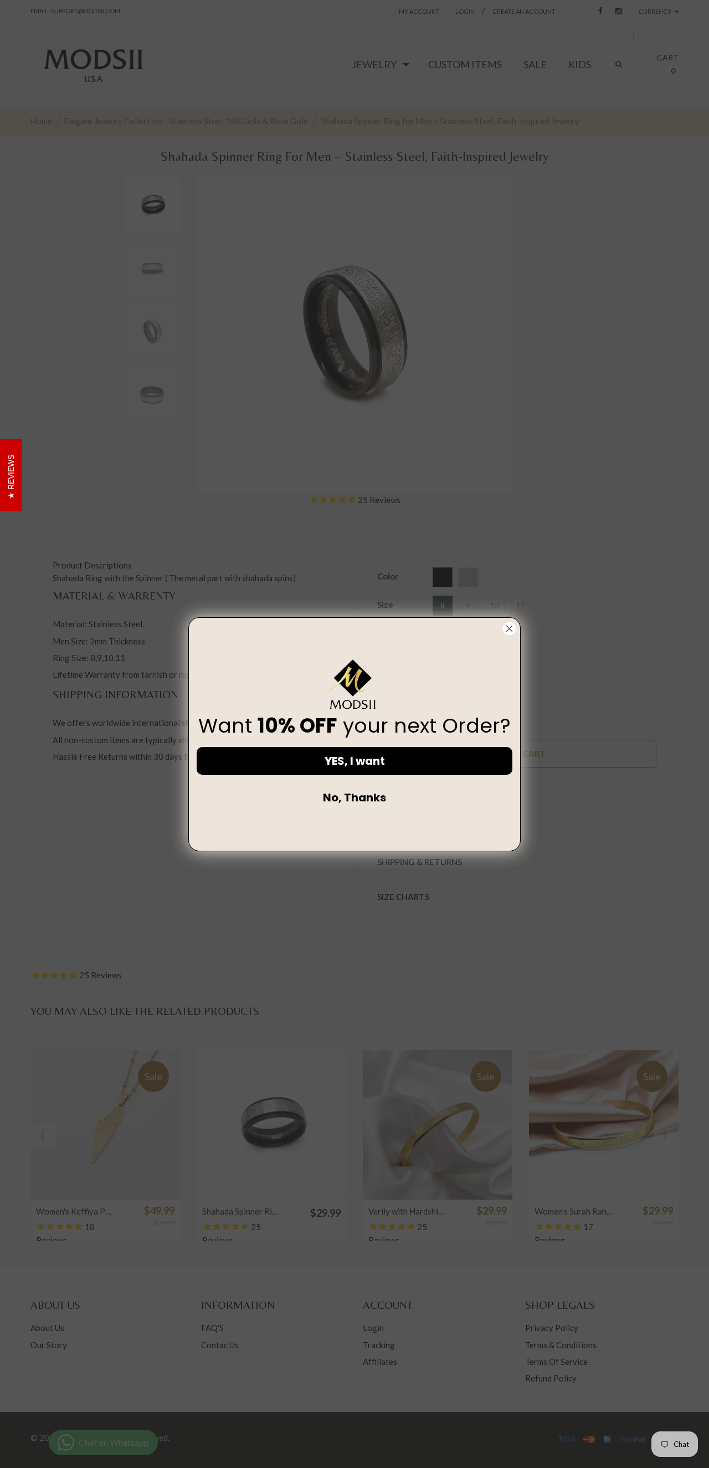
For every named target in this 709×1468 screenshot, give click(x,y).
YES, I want (355, 761)
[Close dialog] (509, 629)
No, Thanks (354, 797)
